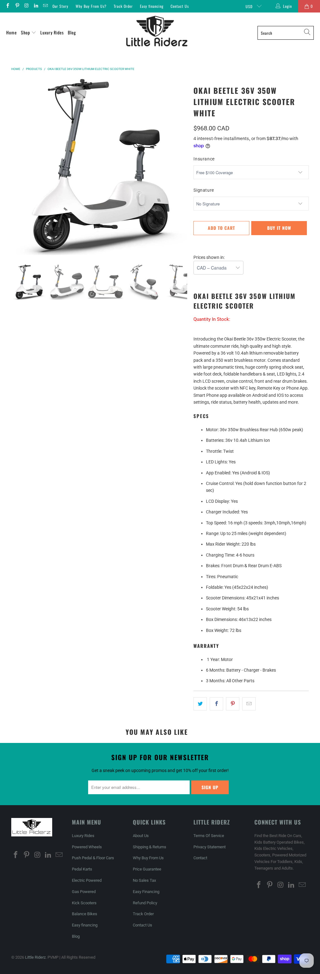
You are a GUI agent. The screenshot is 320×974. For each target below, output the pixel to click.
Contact (200, 857)
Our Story (60, 6)
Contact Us (180, 6)
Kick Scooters (84, 903)
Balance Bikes (84, 913)
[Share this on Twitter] (200, 703)
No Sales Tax (144, 880)
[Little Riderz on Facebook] (7, 6)
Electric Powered (87, 880)
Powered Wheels (87, 847)
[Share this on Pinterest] (232, 703)
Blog (72, 32)
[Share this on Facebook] (216, 703)
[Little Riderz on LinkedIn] (35, 6)
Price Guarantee (147, 869)
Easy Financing (146, 891)
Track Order (123, 6)
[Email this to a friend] (249, 703)
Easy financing (151, 6)
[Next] (183, 167)
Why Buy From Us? (91, 6)
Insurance (204, 158)
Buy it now (279, 228)
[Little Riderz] (156, 33)
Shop (26, 32)
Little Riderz (35, 957)
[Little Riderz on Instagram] (26, 6)
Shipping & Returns (149, 847)
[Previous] (16, 167)
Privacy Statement (209, 847)
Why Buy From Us (148, 857)
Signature (203, 190)
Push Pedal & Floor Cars (93, 857)
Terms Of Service (208, 835)
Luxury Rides (52, 32)
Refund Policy (145, 903)
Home (11, 32)
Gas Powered (84, 891)
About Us (141, 835)
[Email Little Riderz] (45, 6)
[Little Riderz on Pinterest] (16, 6)
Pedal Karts (82, 869)
